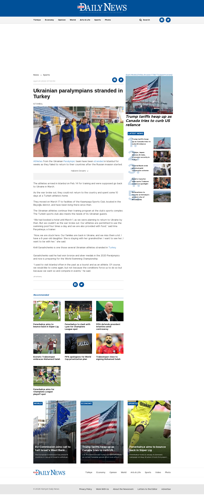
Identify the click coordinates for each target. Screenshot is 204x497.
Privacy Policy (85, 489)
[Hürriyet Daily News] (102, 8)
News (36, 75)
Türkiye (37, 20)
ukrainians (37, 276)
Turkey (112, 247)
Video (158, 472)
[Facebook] (161, 19)
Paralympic (69, 161)
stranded (99, 161)
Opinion (62, 20)
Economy (49, 20)
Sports (97, 20)
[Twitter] (168, 19)
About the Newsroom (123, 489)
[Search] (140, 20)
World (73, 20)
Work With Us (102, 489)
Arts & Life (85, 20)
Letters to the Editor (147, 489)
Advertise (166, 489)
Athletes (37, 161)
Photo (108, 20)
